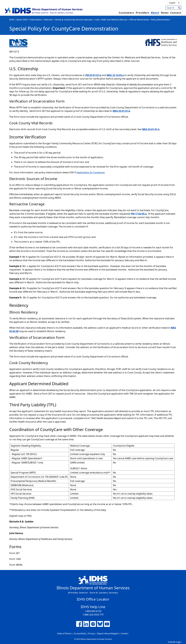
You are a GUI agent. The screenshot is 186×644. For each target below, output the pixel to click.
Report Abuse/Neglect (108, 633)
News (165, 12)
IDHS (11, 19)
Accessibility (80, 633)
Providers (142, 12)
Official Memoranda (139, 19)
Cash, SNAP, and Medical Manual (111, 19)
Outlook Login (174, 642)
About (155, 12)
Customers (126, 12)
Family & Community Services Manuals (74, 19)
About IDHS (22, 19)
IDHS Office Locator (93, 599)
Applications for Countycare (91, 172)
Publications (36, 19)
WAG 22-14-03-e (115, 75)
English (172, 2)
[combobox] (174, 3)
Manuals (48, 19)
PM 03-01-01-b (93, 75)
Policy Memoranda (160, 19)
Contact (175, 12)
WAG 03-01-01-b (121, 111)
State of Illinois (64, 633)
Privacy (91, 633)
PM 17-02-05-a (139, 213)
